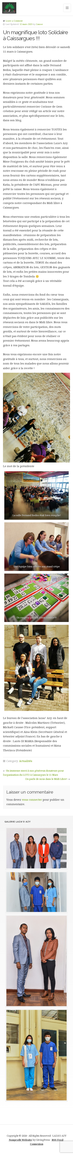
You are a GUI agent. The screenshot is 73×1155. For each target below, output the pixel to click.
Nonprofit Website (20, 1139)
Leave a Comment (14, 21)
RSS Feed (57, 1139)
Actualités (25, 761)
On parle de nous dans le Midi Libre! (46, 779)
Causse (39, 24)
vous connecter (32, 799)
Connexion (36, 1144)
